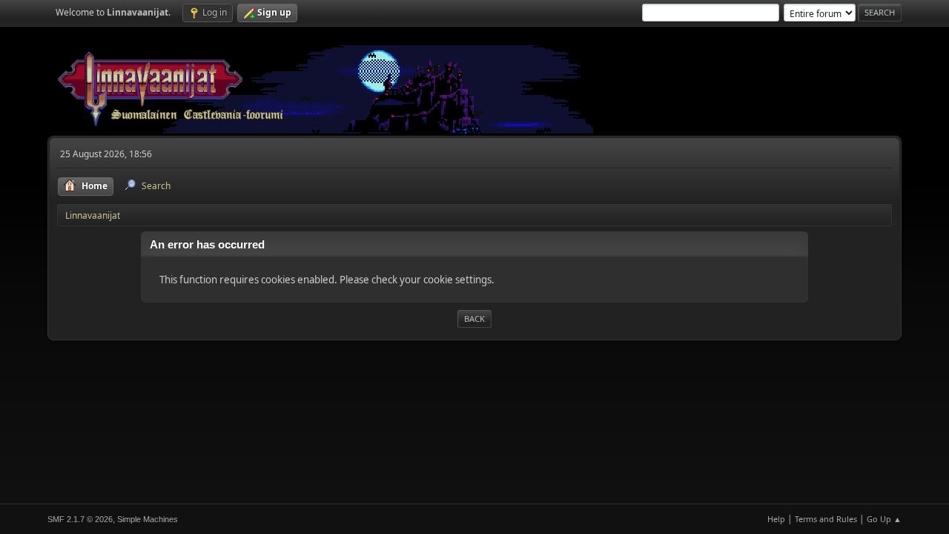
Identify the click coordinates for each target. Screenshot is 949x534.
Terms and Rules (826, 518)
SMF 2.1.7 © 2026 (80, 519)
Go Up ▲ (884, 518)
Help (776, 518)
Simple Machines (147, 519)
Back (474, 318)
